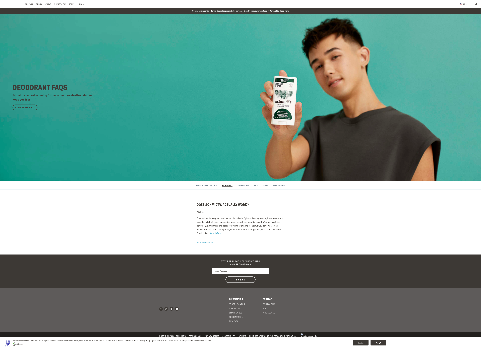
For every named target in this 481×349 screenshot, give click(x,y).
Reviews (233, 321)
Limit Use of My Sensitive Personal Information (272, 336)
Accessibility (228, 336)
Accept (378, 343)
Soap (265, 185)
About (72, 4)
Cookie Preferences (196, 341)
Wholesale (269, 312)
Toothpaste (243, 185)
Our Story (234, 308)
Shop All (29, 4)
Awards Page (216, 233)
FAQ (265, 308)
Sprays (48, 4)
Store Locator (237, 304)
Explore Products (25, 107)
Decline (361, 343)
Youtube (177, 309)
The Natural (236, 317)
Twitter (171, 309)
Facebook (161, 309)
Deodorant (227, 185)
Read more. (284, 11)
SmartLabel (235, 312)
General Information (206, 185)
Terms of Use (195, 336)
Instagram (166, 309)
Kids (256, 185)
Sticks (39, 4)
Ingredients (279, 185)
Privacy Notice (212, 336)
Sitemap (242, 336)
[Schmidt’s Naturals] (12, 4)
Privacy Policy (145, 341)
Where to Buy (60, 4)
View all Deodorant (205, 242)
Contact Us (269, 304)
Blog (81, 4)
